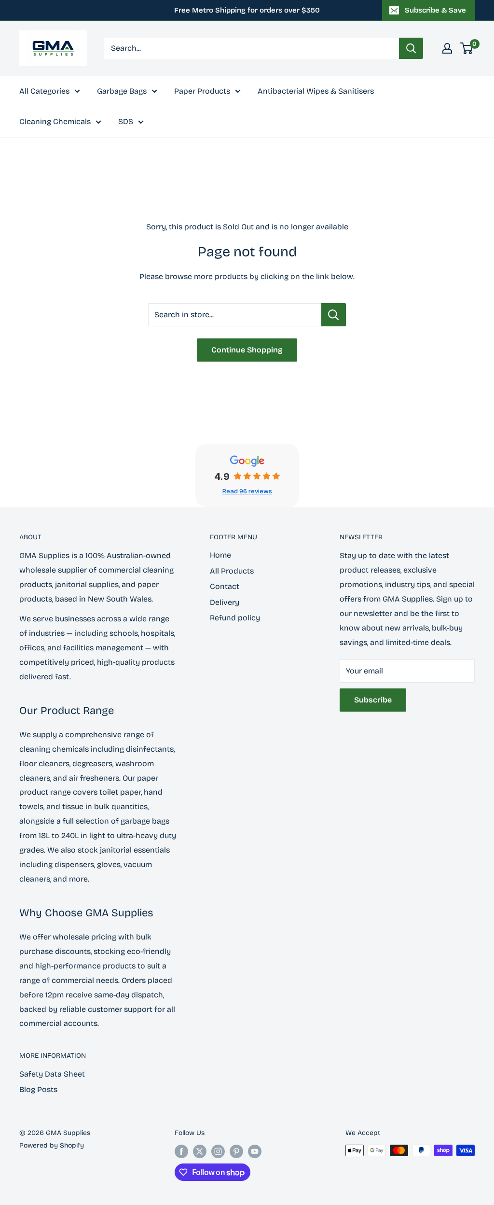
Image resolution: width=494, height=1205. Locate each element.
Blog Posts (38, 1089)
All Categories (44, 91)
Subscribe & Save (435, 10)
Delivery (224, 602)
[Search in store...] (333, 314)
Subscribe (373, 699)
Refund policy (235, 617)
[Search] (411, 48)
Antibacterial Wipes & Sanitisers (316, 91)
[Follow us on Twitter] (199, 1151)
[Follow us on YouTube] (254, 1151)
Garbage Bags (122, 91)
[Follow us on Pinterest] (236, 1151)
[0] (467, 48)
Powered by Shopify (51, 1145)
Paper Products (202, 91)
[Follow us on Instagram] (218, 1151)
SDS (125, 121)
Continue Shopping (247, 349)
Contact (224, 586)
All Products (232, 570)
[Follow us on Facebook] (181, 1151)
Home (220, 555)
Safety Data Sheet (52, 1074)
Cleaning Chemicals (55, 121)
